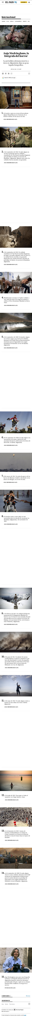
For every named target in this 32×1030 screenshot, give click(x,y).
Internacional (8, 17)
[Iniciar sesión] (29, 2)
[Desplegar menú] (3, 2)
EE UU (8, 21)
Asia (29, 21)
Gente (6, 1004)
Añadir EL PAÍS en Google (9, 77)
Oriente (25, 21)
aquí (25, 1015)
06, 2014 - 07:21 (16, 69)
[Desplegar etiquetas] (29, 1004)
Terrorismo (12, 1004)
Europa (3, 21)
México (12, 21)
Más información (5, 1011)
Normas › (28, 996)
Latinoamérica (18, 21)
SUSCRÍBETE (24, 2)
